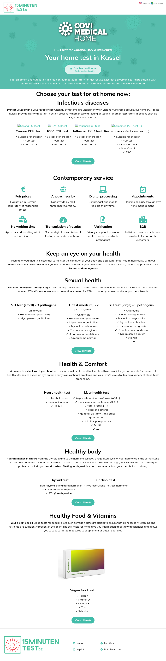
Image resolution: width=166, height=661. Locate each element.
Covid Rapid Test (22, 7)
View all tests (83, 161)
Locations (109, 643)
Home (79, 643)
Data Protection (112, 649)
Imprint (80, 649)
